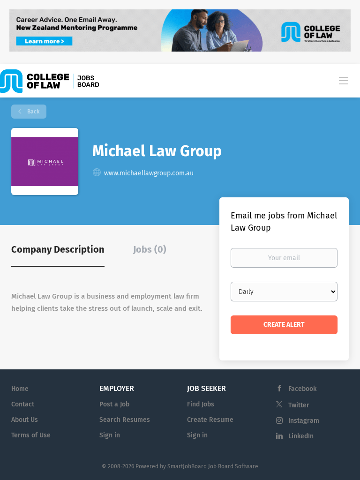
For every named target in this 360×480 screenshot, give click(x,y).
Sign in (109, 435)
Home (20, 389)
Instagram (303, 421)
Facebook (302, 389)
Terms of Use (31, 435)
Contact (22, 404)
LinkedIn (301, 436)
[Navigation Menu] (343, 80)
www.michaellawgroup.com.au (149, 173)
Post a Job (114, 404)
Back (32, 111)
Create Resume (210, 420)
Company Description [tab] (58, 249)
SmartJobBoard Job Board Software (212, 466)
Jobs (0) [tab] (149, 249)
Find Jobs (200, 404)
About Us (24, 420)
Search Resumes (124, 420)
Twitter (298, 405)
